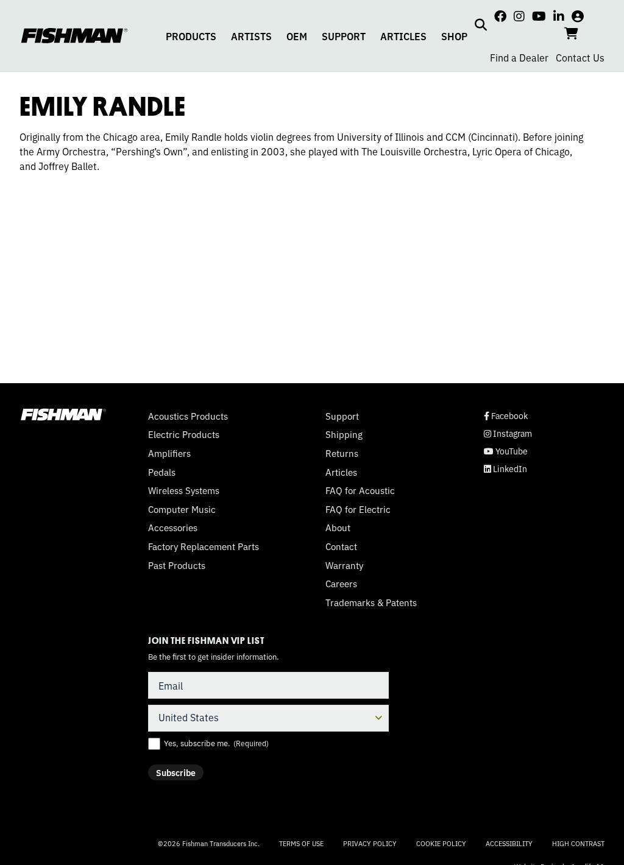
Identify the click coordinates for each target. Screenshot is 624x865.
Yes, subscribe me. (216, 743)
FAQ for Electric (358, 509)
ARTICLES (403, 36)
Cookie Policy (441, 843)
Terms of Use (301, 843)
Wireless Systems (183, 490)
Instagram (508, 433)
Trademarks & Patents (371, 602)
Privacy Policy (370, 843)
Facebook (506, 416)
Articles (341, 472)
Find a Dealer (519, 57)
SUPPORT (344, 36)
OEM (296, 36)
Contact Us (580, 57)
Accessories (172, 527)
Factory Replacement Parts (203, 546)
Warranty (344, 565)
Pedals (162, 472)
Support (342, 416)
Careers (341, 583)
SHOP (454, 36)
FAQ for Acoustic (360, 490)
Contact (341, 546)
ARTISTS (251, 36)
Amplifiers (169, 453)
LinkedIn (505, 469)
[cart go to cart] (571, 32)
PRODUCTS (191, 36)
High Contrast (578, 843)
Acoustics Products (188, 416)
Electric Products (183, 434)
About (337, 527)
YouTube (506, 451)
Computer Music (182, 509)
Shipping (344, 434)
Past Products (176, 565)
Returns (341, 453)
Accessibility (509, 843)
